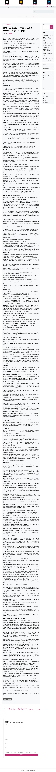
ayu (14, 33)
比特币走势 (26, 16)
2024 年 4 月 (46, 88)
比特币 (9, 699)
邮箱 (6, 743)
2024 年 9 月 (46, 77)
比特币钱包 (33, 16)
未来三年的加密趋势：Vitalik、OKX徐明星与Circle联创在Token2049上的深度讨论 (47, 52)
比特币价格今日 (18, 16)
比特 (5, 699)
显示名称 (7, 739)
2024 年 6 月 (46, 84)
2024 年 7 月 (46, 82)
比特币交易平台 (41, 16)
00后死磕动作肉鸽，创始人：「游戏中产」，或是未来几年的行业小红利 (48, 38)
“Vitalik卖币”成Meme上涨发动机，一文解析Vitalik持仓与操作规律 (47, 58)
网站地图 (27, 770)
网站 (6, 748)
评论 (6, 724)
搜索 (44, 24)
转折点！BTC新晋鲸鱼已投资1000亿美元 (47, 42)
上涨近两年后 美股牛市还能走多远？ (47, 46)
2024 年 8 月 (46, 80)
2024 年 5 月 (46, 86)
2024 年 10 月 (46, 75)
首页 (12, 16)
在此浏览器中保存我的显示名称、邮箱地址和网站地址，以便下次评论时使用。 (21, 752)
